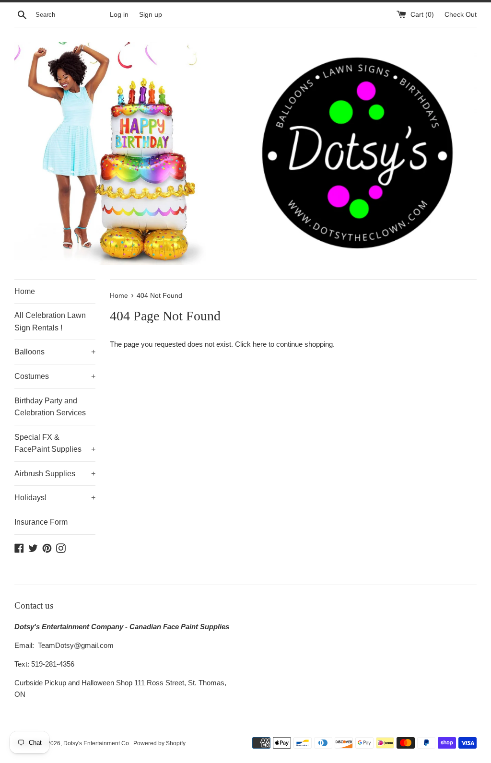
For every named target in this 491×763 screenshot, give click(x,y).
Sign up (150, 14)
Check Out (460, 14)
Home (24, 291)
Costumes (54, 376)
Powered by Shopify (159, 743)
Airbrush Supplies (54, 474)
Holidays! (54, 497)
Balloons (54, 352)
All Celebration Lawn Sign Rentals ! (50, 321)
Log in (119, 14)
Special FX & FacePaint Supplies (54, 443)
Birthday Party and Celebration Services (50, 407)
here (260, 344)
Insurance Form (41, 522)
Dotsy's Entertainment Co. (96, 743)
